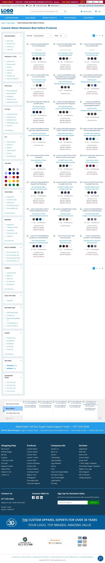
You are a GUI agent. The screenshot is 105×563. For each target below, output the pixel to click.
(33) (15, 365)
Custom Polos (32, 455)
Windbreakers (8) (12, 123)
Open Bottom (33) (12, 208)
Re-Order (4, 463)
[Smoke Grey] (42, 192)
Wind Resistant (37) (13, 205)
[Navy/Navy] (40, 165)
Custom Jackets (32, 449)
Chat (30, 6)
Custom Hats (31, 466)
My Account (5, 449)
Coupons (4, 457)
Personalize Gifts (32, 480)
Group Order (83, 460)
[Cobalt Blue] (95, 85)
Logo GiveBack (56, 460)
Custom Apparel (11, 18)
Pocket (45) (10, 197)
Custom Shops (84, 457)
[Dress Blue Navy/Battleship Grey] (37, 246)
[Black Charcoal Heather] (88, 219)
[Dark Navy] (40, 139)
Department (10, 36)
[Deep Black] (60, 112)
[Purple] (6, 177)
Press (53, 469)
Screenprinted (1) (12, 323)
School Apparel (84, 472)
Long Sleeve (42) (12, 114)
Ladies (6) (10, 49)
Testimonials (55, 457)
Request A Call (6, 472)
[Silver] (17, 169)
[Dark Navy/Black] (60, 139)
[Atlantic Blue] (38, 192)
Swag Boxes (83, 449)
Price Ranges (10, 247)
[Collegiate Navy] (92, 246)
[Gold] (17, 181)
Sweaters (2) (11, 76)
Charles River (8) (12, 233)
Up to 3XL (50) (11, 382)
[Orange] (13, 181)
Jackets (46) (10, 61)
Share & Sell (83, 455)
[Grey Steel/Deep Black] (67, 112)
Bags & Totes (32, 475)
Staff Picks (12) (11, 99)
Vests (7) (9, 126)
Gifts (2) (9, 73)
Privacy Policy (16, 557)
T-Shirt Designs (88, 463)
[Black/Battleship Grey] (33, 246)
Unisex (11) (10, 46)
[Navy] (17, 173)
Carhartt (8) (10, 230)
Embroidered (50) (12, 312)
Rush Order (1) (11, 93)
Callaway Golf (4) (12, 227)
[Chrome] (92, 85)
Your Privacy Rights (57, 478)
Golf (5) (9, 67)
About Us (54, 452)
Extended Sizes (9, 376)
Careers (53, 455)
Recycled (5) (10, 284)
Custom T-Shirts (32, 457)
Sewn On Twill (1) (12, 326)
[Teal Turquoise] (10, 185)
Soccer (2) (10, 349)
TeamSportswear (33, 472)
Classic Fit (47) (11, 150)
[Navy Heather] (92, 219)
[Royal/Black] (33, 112)
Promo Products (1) (13, 79)
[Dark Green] (17, 185)
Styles (7, 109)
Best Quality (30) (12, 91)
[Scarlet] (6, 181)
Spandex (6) (10, 281)
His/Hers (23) (11, 44)
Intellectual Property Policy (41, 557)
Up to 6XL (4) (11, 391)
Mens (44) (10, 41)
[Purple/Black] (40, 112)
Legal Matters (56, 480)
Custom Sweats (32, 452)
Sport (7, 333)
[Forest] (93, 139)
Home (3, 23)
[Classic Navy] (87, 139)
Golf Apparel (31, 478)
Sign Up (93, 503)
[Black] (10, 169)
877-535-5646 (19, 6)
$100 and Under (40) (13, 258)
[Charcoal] (63, 219)
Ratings (8, 361)
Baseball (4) (10, 341)
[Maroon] (17, 177)
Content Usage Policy (57, 557)
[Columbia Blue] (6, 173)
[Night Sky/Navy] (40, 246)
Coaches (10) (11, 338)
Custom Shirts (32, 460)
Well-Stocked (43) (12, 102)
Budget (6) (10, 96)
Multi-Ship (82, 452)
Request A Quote (7, 466)
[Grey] (13, 169)
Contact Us (5, 475)
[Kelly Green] (13, 185)
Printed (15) (10, 315)
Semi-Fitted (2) (11, 156)
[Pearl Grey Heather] (95, 219)
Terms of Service (26, 557)
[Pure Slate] (33, 219)
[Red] (13, 177)
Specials (8, 86)
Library (53, 466)
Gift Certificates (84, 475)
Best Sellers (11, 23)
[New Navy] (65, 87)
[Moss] (67, 219)
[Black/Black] (37, 112)
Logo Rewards (56, 463)
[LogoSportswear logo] (7, 13)
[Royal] (13, 173)
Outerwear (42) (12, 200)
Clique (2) (10, 236)
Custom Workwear (33, 463)
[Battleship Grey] (40, 58)
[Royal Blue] (40, 219)
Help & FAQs (5, 469)
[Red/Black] (63, 139)
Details (56, 2)
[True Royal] (90, 139)
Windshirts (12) (11, 120)
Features (9, 192)
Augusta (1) (10, 224)
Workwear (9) (11, 64)
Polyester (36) (11, 273)
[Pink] (10, 177)
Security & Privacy (57, 475)
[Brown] (6, 185)
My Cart (4, 455)
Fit (6, 137)
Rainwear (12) (11, 117)
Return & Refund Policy (71, 557)
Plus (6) (9, 153)
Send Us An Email (19, 502)
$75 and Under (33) (13, 255)
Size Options (10, 296)
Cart (98, 11)
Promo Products (49, 18)
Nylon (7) (9, 276)
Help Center (54, 6)
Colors (8, 163)
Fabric (7, 268)
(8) (15, 368)
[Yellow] (10, 181)
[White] (6, 169)
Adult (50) (10, 300)
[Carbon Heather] (68, 87)
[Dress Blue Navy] (37, 58)
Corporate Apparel (33, 483)
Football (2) (10, 344)
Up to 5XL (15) (11, 388)
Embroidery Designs (89, 466)
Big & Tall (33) (11, 142)
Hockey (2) (10, 346)
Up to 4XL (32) (11, 385)
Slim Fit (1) (10, 145)
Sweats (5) (10, 70)
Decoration (10, 308)
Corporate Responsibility (59, 472)
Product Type (11, 57)
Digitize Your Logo (85, 469)
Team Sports (88, 18)
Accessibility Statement (86, 557)
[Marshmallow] (33, 85)
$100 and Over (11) (13, 261)
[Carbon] (63, 165)
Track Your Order (41, 6)
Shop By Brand (70, 18)
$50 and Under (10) (13, 252)
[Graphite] (95, 246)
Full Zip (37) (10, 202)
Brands (8, 220)
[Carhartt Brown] (33, 139)
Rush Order (30, 18)
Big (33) (9, 148)
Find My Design (6, 452)
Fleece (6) (10, 278)
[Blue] (10, 173)
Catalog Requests (85, 478)
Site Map (54, 483)
